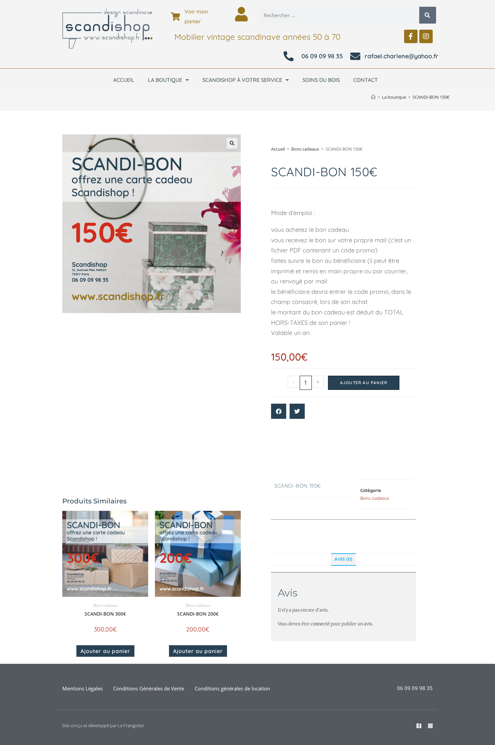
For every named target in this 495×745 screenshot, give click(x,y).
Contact (365, 79)
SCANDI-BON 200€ (198, 614)
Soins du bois (321, 79)
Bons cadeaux (305, 149)
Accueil (123, 79)
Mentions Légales (82, 688)
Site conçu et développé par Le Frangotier (103, 725)
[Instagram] (426, 36)
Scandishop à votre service (242, 79)
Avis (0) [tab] (343, 559)
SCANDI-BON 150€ (431, 97)
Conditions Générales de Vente (148, 688)
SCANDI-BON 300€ (105, 614)
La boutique (165, 79)
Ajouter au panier (363, 382)
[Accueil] (373, 97)
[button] (232, 143)
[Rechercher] (427, 15)
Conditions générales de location (232, 688)
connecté (320, 624)
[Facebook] (411, 36)
